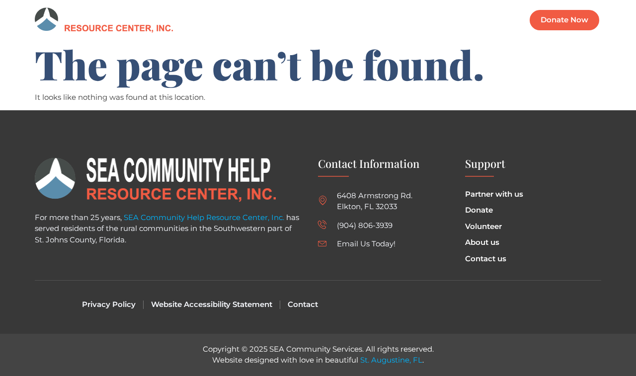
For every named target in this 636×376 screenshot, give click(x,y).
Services (404, 20)
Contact (492, 20)
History (448, 20)
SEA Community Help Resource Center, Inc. (204, 217)
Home (321, 20)
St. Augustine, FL (391, 360)
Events (361, 20)
